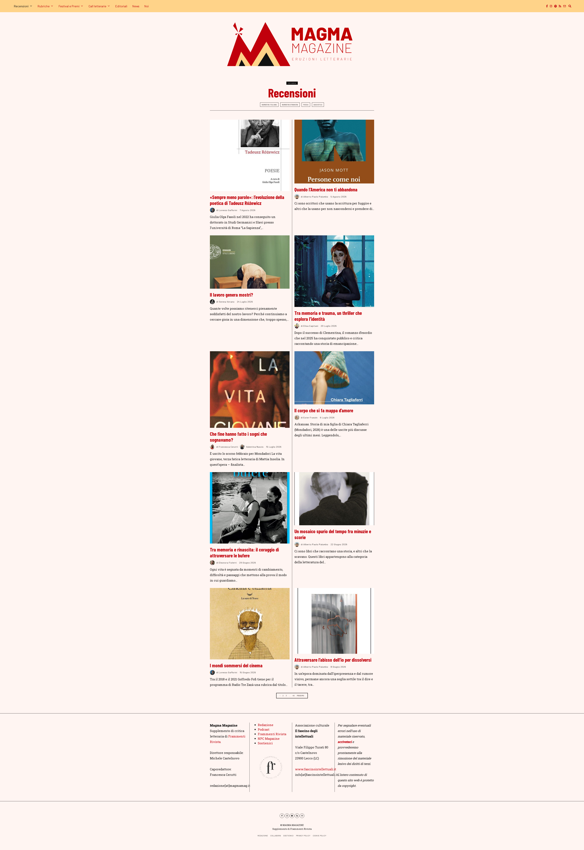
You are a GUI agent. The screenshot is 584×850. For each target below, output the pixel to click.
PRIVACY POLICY (303, 836)
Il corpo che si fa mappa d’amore (323, 410)
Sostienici (265, 743)
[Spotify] (555, 6)
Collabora (275, 836)
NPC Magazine (269, 739)
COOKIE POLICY (319, 836)
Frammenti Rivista (272, 734)
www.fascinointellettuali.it (315, 769)
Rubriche (44, 6)
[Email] (564, 6)
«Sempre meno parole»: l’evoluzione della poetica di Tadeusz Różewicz (247, 200)
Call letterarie (97, 6)
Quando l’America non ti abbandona (325, 189)
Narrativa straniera (290, 105)
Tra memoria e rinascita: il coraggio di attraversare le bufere (244, 552)
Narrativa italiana (269, 105)
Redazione (265, 725)
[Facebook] (547, 6)
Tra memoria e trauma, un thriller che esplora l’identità (328, 316)
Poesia (305, 105)
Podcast (263, 729)
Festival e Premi (69, 6)
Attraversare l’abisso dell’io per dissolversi (332, 660)
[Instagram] (551, 6)
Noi (146, 6)
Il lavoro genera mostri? (231, 295)
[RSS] (560, 6)
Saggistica (318, 105)
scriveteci (345, 742)
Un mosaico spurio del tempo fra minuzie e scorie (332, 534)
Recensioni (21, 6)
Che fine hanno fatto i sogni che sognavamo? (238, 437)
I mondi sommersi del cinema (236, 665)
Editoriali (121, 6)
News (135, 6)
